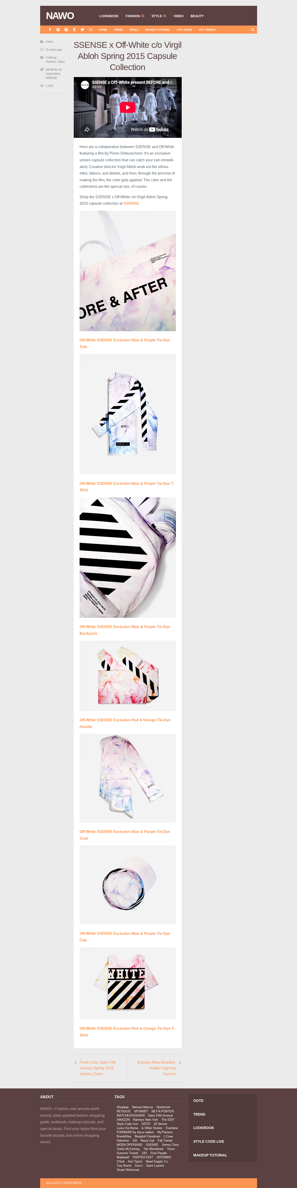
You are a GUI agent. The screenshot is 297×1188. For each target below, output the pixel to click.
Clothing (51, 57)
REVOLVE (124, 1111)
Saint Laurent (155, 1165)
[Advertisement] (222, 122)
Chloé (120, 1161)
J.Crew (168, 1136)
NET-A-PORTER (163, 1111)
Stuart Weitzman (128, 1169)
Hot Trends (207, 29)
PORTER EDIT (143, 1157)
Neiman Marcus (142, 1107)
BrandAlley (124, 1136)
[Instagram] (58, 30)
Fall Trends (165, 1140)
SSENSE (131, 203)
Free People (159, 1153)
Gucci (139, 1165)
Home (103, 29)
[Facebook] (50, 30)
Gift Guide (184, 29)
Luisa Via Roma (127, 1128)
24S (144, 1153)
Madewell (123, 1157)
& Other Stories (152, 1128)
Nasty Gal (147, 1140)
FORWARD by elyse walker (135, 1132)
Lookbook (109, 16)
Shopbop (123, 1107)
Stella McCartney (128, 1148)
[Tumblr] (74, 30)
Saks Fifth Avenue (160, 1115)
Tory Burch (124, 1165)
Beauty (197, 16)
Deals (134, 29)
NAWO (60, 15)
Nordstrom (164, 1107)
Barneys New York (145, 1119)
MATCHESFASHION (131, 1115)
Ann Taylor (135, 1161)
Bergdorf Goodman (147, 1136)
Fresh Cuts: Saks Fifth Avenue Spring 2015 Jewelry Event (98, 1068)
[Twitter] (82, 30)
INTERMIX (164, 1157)
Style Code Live (127, 1123)
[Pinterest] (66, 30)
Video (179, 16)
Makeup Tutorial (157, 29)
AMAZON (123, 1119)
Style (157, 16)
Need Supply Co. (157, 1161)
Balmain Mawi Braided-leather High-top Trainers (156, 1068)
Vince (171, 1148)
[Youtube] (91, 30)
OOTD (146, 1123)
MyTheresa (164, 1132)
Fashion (133, 16)
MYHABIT (141, 1111)
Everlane (172, 1128)
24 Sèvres (160, 1123)
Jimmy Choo (170, 1144)
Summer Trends (127, 1153)
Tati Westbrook (153, 1148)
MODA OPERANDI (129, 1144)
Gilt (134, 1140)
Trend (118, 29)
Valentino (123, 1140)
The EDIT (167, 1119)
